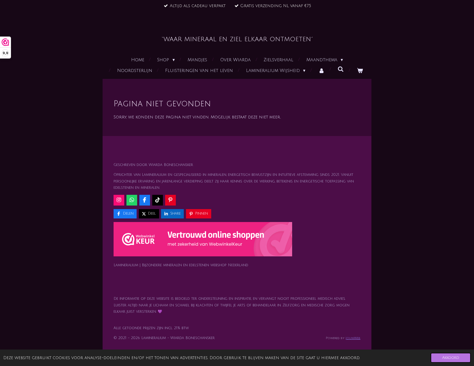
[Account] (321, 70)
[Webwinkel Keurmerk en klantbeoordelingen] (203, 240)
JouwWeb (353, 338)
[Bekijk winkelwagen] (359, 70)
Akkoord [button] (450, 358)
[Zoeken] (340, 69)
